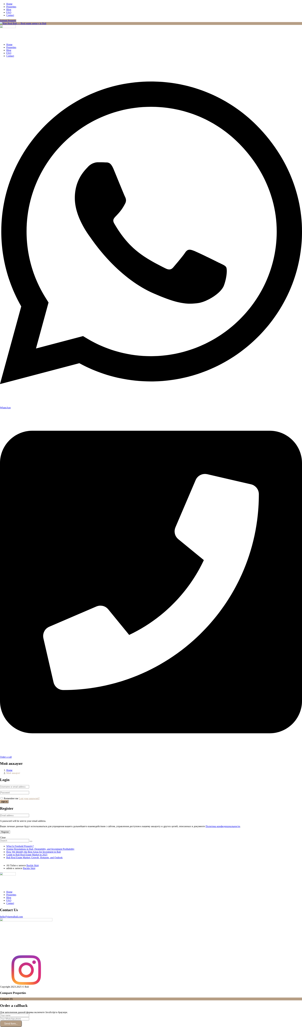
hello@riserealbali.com (11, 916)
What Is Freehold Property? (20, 846)
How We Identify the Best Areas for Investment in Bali (33, 852)
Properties (11, 6)
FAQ (8, 12)
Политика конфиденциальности (223, 826)
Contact (10, 15)
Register (5, 832)
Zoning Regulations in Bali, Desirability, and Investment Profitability (40, 849)
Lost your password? (29, 798)
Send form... (11, 1023)
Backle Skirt (32, 865)
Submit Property (8, 20)
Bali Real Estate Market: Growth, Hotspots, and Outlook (34, 857)
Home (9, 4)
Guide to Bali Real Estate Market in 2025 (26, 854)
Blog (8, 9)
